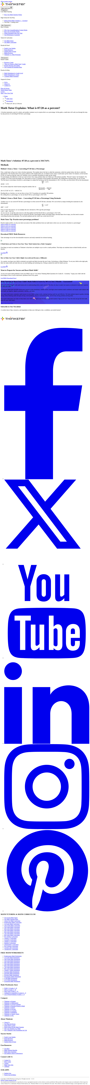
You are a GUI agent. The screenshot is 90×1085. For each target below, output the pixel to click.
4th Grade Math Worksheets (12, 962)
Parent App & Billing (10, 1075)
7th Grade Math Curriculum (12, 933)
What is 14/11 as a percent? (8, 226)
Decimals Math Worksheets (11, 973)
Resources (4, 57)
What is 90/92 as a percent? (8, 224)
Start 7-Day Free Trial (7, 93)
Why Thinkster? (5, 25)
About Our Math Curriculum (12, 921)
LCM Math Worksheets (10, 978)
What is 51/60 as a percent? (8, 229)
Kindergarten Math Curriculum (12, 922)
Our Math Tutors (9, 41)
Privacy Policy (5, 1080)
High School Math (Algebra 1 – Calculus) (16, 20)
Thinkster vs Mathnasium (11, 1003)
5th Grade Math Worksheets (12, 964)
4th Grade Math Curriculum (12, 929)
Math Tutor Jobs (8, 1065)
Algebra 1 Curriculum (10, 938)
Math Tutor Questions (10, 1052)
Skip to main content (6, 1)
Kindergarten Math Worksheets (13, 956)
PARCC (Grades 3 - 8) (10, 988)
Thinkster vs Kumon (10, 1001)
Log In (2, 91)
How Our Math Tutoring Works (13, 14)
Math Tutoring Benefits (10, 1050)
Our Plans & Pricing (9, 1024)
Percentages (9, 101)
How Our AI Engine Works (12, 31)
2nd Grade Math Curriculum (12, 925)
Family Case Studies (10, 48)
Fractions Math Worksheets (11, 972)
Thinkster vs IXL (9, 1015)
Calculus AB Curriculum (11, 948)
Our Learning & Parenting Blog (13, 67)
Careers (6, 1063)
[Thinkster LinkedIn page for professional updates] (46, 743)
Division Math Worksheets (11, 975)
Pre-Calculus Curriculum (11, 946)
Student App (7, 1073)
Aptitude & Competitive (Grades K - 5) (15, 993)
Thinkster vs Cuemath (10, 1011)
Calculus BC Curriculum (11, 949)
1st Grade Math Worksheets (12, 957)
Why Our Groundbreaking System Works (15, 30)
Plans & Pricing (5, 88)
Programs (3, 10)
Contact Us (7, 85)
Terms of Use (12, 1080)
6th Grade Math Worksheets (12, 965)
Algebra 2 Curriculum (10, 941)
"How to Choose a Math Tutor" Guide (15, 64)
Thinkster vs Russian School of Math (14, 1006)
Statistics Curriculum (10, 943)
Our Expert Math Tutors (11, 917)
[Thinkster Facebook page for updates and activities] (46, 478)
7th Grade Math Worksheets (12, 967)
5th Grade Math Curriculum (12, 930)
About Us (7, 84)
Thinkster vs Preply (9, 1007)
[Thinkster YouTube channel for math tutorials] (46, 658)
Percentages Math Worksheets (12, 976)
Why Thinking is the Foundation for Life (15, 1030)
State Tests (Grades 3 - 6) (11, 991)
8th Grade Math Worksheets (12, 968)
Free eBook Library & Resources (13, 1053)
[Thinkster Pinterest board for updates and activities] (46, 911)
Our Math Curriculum (10, 42)
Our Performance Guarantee (12, 35)
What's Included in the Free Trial (13, 33)
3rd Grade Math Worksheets (12, 961)
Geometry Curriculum (10, 940)
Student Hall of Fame (10, 51)
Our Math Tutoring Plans (11, 919)
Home (6, 96)
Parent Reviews (8, 50)
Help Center (7, 1062)
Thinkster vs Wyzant (10, 1009)
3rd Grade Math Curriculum (12, 927)
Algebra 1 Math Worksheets (12, 970)
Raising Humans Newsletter (12, 65)
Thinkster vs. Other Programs (12, 54)
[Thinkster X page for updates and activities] (46, 564)
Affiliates (6, 1066)
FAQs (6, 82)
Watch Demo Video (6, 90)
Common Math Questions (11, 76)
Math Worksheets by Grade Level (13, 73)
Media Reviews (8, 53)
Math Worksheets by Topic (11, 75)
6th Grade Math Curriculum (12, 932)
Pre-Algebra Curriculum (11, 936)
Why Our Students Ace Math (12, 1028)
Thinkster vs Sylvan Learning (12, 1004)
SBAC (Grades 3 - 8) (10, 990)
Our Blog (6, 1048)
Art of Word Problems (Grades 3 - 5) (14, 994)
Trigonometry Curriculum (11, 944)
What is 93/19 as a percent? (8, 227)
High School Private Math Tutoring (14, 1027)
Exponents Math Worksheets (12, 981)
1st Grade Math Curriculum (12, 924)
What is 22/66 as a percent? (8, 231)
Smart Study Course (9, 1025)
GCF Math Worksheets (10, 980)
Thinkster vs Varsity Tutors (11, 1014)
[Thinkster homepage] (13, 5)
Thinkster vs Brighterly (10, 1012)
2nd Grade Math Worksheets (12, 959)
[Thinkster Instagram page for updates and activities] (46, 828)
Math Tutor (9, 98)
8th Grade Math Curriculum (12, 935)
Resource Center (8, 62)
